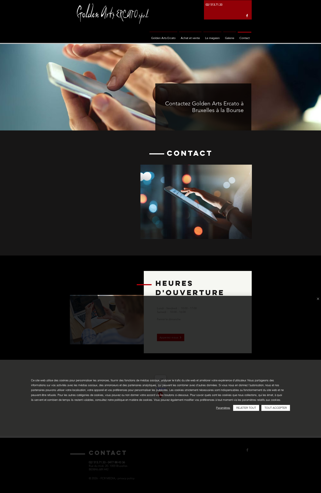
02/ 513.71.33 (214, 4)
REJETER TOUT (246, 408)
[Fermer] (318, 299)
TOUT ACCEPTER (276, 408)
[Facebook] (247, 16)
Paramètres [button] (223, 408)
